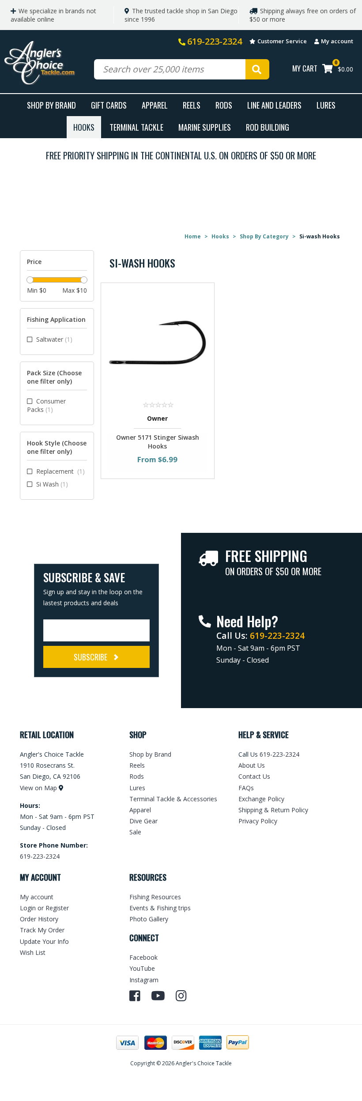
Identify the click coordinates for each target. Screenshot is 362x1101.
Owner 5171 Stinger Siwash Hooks (157, 441)
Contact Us (254, 776)
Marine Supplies (204, 127)
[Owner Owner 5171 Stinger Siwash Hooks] (158, 341)
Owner (157, 418)
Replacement (60, 471)
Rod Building (267, 127)
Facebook (143, 957)
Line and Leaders (274, 105)
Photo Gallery (148, 919)
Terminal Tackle (136, 127)
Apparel (155, 105)
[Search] (257, 69)
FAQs (246, 788)
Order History (39, 919)
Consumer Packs (46, 405)
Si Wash (52, 484)
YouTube (142, 968)
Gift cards (109, 105)
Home (193, 236)
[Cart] (327, 69)
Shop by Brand (150, 754)
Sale (135, 832)
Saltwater (54, 339)
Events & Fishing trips (160, 908)
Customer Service (282, 41)
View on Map (38, 788)
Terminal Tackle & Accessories (173, 799)
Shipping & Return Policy (273, 810)
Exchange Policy (261, 799)
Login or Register (44, 908)
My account (337, 41)
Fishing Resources (155, 897)
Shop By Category (264, 236)
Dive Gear (143, 821)
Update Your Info (44, 941)
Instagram (143, 980)
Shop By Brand (51, 105)
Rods (223, 105)
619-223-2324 (214, 41)
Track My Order (42, 930)
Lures (326, 105)
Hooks (83, 127)
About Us (251, 765)
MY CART (304, 68)
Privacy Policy (257, 821)
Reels (191, 105)
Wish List (32, 952)
